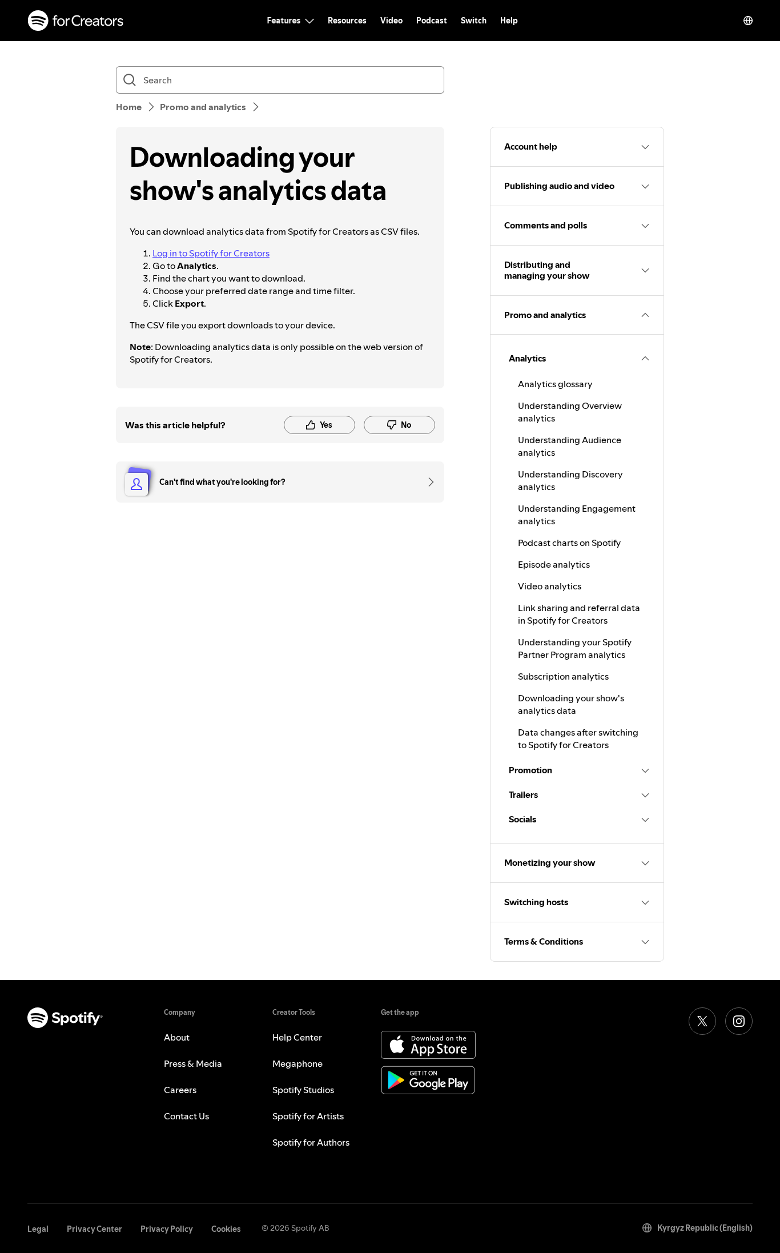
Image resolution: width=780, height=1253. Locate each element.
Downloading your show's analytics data (571, 704)
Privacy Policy (166, 1229)
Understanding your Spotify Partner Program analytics (575, 648)
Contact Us (186, 1116)
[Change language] (748, 20)
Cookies (226, 1229)
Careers (180, 1089)
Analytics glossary (555, 383)
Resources (347, 20)
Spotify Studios (303, 1089)
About (177, 1037)
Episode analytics (554, 564)
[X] (702, 1021)
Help (509, 20)
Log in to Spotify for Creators (211, 253)
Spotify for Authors (310, 1142)
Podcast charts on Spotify (569, 542)
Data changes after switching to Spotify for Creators (578, 738)
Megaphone (297, 1063)
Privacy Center (94, 1229)
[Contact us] (427, 482)
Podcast (431, 20)
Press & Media (193, 1063)
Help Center (297, 1037)
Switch (474, 20)
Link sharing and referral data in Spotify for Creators (579, 613)
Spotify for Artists (308, 1116)
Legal (38, 1229)
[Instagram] (739, 1021)
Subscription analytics (563, 676)
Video (391, 20)
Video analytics (549, 586)
